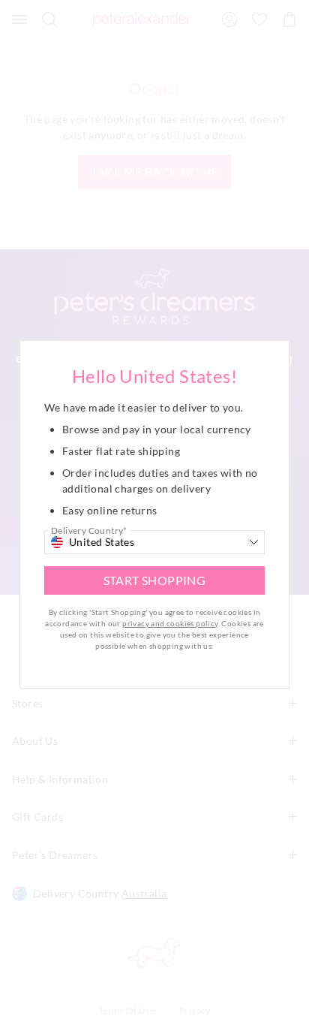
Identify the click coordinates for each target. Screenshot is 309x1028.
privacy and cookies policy (170, 623)
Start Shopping (155, 580)
